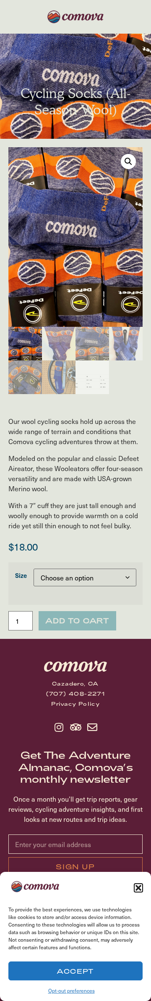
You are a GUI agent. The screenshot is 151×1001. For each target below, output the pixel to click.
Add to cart (77, 621)
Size (21, 575)
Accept (75, 971)
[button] (138, 888)
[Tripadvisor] (75, 727)
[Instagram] (59, 727)
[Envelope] (92, 727)
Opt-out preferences (71, 990)
